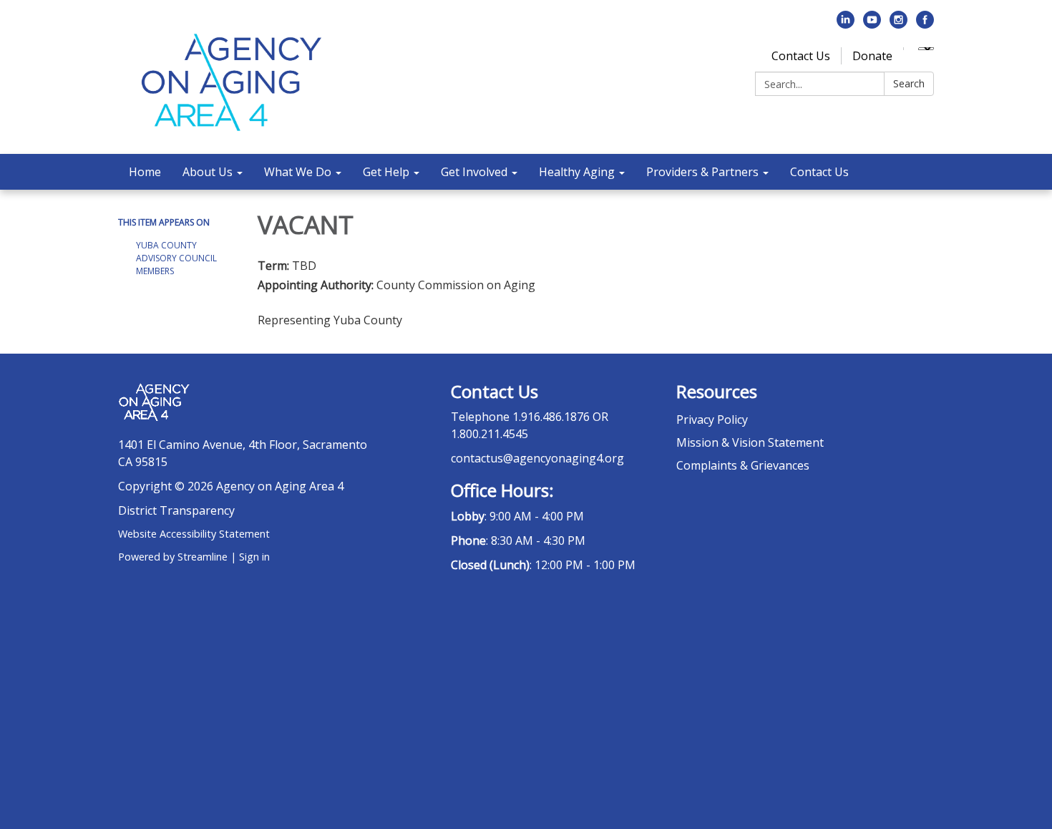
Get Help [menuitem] (386, 172)
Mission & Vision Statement (750, 442)
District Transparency (176, 510)
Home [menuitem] (145, 172)
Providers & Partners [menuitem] (702, 172)
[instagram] (898, 24)
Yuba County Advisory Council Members (176, 258)
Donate (872, 56)
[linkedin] (845, 24)
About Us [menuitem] (207, 172)
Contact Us (800, 56)
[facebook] (925, 24)
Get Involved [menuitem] (474, 172)
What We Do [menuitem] (297, 172)
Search (909, 83)
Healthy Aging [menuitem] (577, 172)
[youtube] (872, 24)
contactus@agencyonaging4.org (537, 458)
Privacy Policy (712, 419)
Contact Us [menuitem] (819, 172)
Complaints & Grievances (742, 465)
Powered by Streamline (173, 556)
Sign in (254, 556)
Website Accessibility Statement (194, 533)
